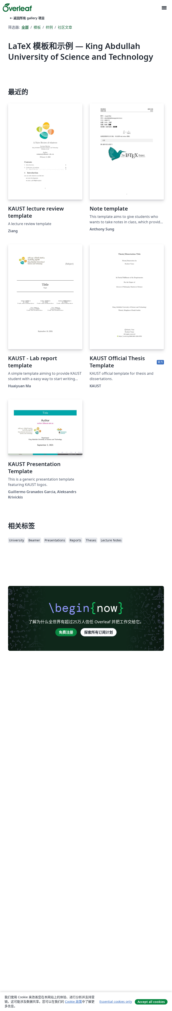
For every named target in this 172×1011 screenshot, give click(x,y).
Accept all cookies (151, 1002)
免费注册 (66, 632)
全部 (25, 27)
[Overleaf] (17, 7)
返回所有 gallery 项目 (27, 18)
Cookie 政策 (73, 1001)
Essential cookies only (115, 1001)
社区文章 (65, 27)
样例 (49, 27)
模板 (37, 27)
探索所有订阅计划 (98, 632)
